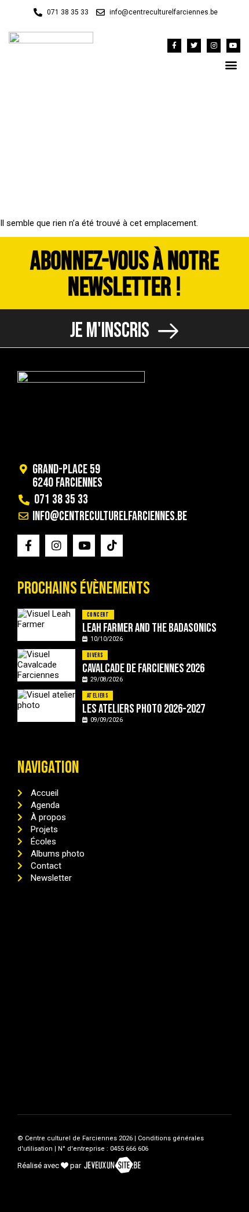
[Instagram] (214, 46)
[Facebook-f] (174, 46)
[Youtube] (233, 46)
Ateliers (97, 695)
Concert (98, 614)
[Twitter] (194, 46)
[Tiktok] (112, 546)
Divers (95, 655)
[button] (230, 64)
